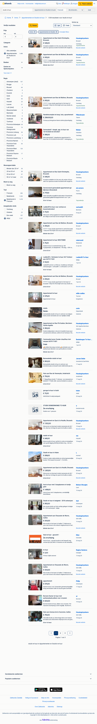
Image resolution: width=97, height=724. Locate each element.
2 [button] (60, 633)
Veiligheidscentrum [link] (40, 3)
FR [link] (94, 3)
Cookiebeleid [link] (83, 698)
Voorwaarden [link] (29, 3)
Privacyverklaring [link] (70, 698)
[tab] (57, 25)
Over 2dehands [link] (40, 707)
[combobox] (17, 10)
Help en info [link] (20, 3)
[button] (65, 3)
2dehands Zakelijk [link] (16, 698)
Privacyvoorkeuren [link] (48, 701)
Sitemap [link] (59, 707)
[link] (9, 4)
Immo (31, 32)
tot (15, 33)
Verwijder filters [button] (64, 32)
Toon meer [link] (7, 73)
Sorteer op (75, 22)
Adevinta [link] (51, 707)
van (5, 33)
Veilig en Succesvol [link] (31, 698)
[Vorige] (51, 633)
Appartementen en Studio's (47, 32)
